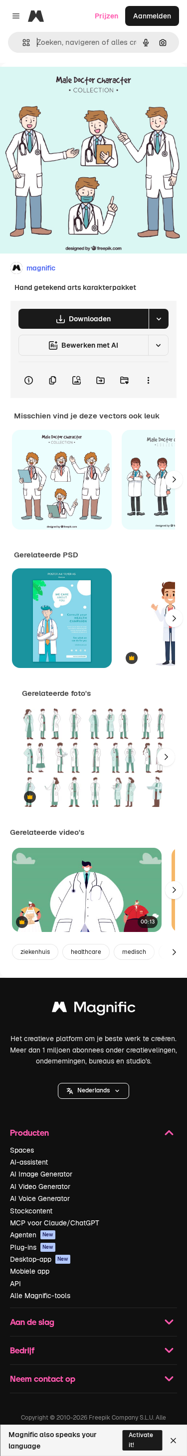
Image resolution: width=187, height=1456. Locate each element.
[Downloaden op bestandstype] (159, 319)
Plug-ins (31, 1247)
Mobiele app (29, 1271)
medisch (134, 952)
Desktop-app (39, 1259)
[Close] (173, 1441)
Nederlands (93, 1090)
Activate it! (141, 1440)
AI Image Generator (41, 1174)
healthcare (86, 952)
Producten (29, 1132)
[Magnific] (94, 1009)
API (15, 1283)
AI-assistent (29, 1162)
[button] (93, 1091)
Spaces (22, 1150)
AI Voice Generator (40, 1198)
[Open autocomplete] (22, 42)
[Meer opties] (148, 380)
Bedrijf (22, 1350)
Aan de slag (32, 1322)
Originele (65, 85)
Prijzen (106, 15)
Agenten (31, 1234)
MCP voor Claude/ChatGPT (54, 1222)
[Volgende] (174, 479)
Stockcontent (31, 1210)
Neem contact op (42, 1378)
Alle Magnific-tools (40, 1295)
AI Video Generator (40, 1186)
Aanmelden (152, 15)
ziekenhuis (35, 952)
